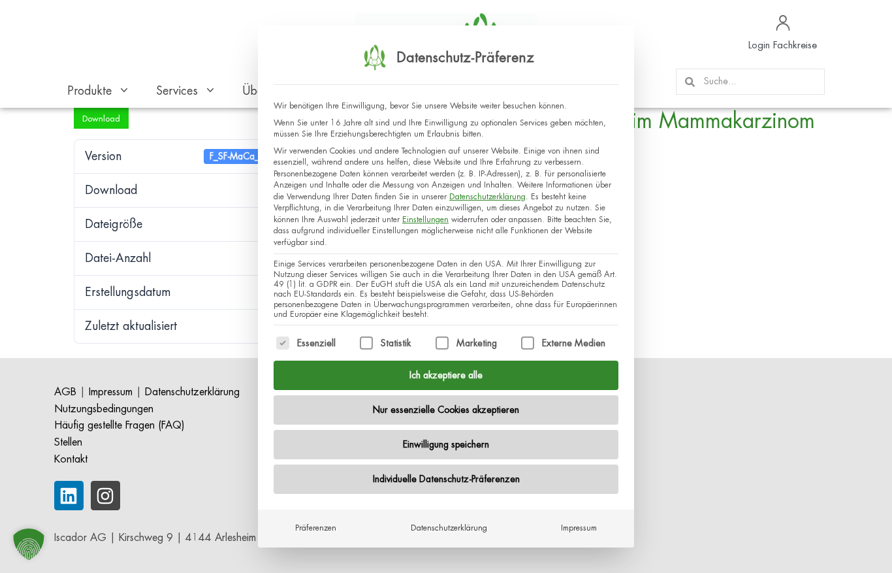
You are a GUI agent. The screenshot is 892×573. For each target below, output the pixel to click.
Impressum (579, 528)
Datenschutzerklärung (487, 197)
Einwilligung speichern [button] (446, 444)
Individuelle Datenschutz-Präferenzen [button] (446, 478)
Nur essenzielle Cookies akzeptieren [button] (446, 409)
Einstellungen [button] (425, 219)
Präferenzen (315, 528)
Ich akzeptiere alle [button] (446, 375)
